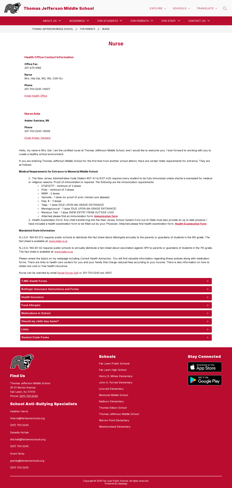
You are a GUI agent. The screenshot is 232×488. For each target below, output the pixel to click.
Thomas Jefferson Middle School (52, 29)
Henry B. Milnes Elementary (116, 376)
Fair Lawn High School (112, 369)
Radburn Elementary (111, 401)
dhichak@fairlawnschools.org (27, 439)
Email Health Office (35, 95)
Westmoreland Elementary (115, 426)
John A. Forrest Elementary (115, 382)
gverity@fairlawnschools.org (27, 460)
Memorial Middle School (113, 395)
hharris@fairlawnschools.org (27, 418)
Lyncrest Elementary (111, 388)
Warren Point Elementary (114, 420)
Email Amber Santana (37, 137)
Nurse (106, 29)
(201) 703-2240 (28, 396)
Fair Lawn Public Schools (114, 363)
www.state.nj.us (58, 241)
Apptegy (122, 483)
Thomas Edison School (113, 407)
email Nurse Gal (67, 272)
